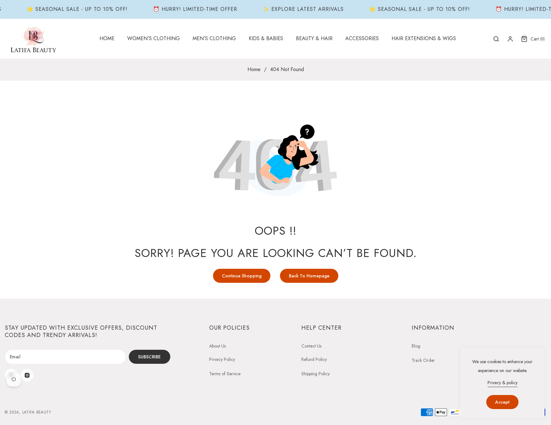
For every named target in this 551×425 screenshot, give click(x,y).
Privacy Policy (222, 359)
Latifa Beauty (36, 412)
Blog (416, 346)
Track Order (423, 360)
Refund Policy (314, 359)
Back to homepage (309, 276)
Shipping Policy (315, 373)
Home (254, 69)
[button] (153, 39)
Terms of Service (224, 373)
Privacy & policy (503, 382)
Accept (502, 402)
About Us (217, 346)
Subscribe (149, 357)
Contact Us (311, 346)
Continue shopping (241, 276)
